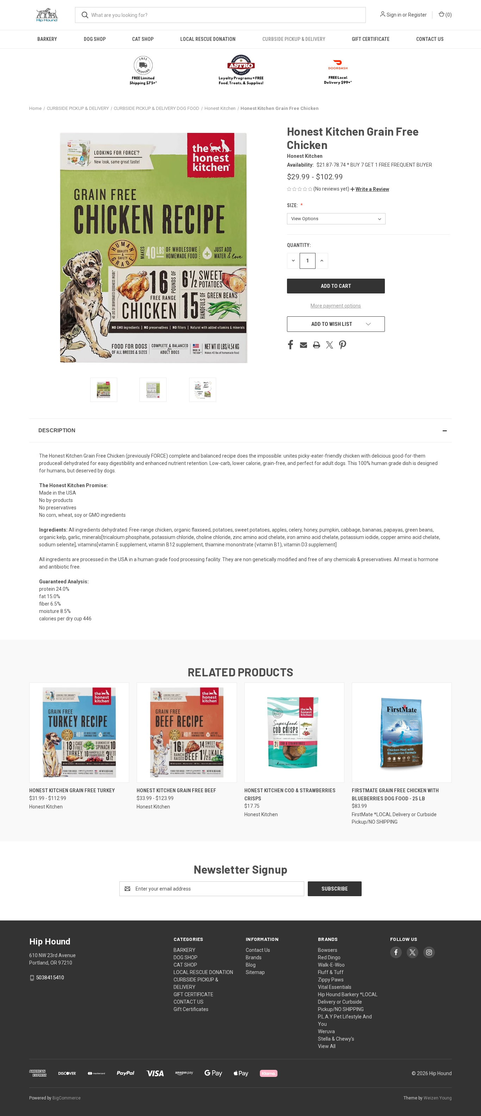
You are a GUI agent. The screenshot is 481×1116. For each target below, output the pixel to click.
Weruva (326, 1031)
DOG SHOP (95, 39)
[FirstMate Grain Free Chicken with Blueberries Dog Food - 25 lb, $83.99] (401, 732)
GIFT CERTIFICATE (370, 39)
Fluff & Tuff (331, 972)
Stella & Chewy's (336, 1039)
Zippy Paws (331, 979)
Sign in (394, 15)
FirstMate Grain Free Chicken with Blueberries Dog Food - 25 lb (395, 794)
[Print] (316, 345)
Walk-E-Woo (331, 965)
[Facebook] (290, 345)
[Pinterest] (342, 345)
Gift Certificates (191, 1009)
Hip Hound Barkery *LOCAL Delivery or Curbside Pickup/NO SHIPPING (347, 1002)
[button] (240, 71)
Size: (293, 205)
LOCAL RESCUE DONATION (208, 39)
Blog (251, 965)
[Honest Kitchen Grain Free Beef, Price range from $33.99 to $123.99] (186, 732)
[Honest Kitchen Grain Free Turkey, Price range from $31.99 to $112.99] (79, 732)
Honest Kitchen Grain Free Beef (176, 790)
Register (417, 15)
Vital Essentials (334, 987)
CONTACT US (430, 39)
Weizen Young (438, 1098)
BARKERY (47, 39)
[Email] (303, 345)
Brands (254, 957)
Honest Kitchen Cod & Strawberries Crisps (290, 794)
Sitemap (255, 972)
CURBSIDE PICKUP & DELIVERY (293, 39)
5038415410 (50, 977)
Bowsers (327, 950)
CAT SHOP (143, 39)
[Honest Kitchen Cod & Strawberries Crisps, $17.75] (294, 732)
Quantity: (299, 245)
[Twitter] (329, 345)
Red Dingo (329, 957)
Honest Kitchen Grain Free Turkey (72, 790)
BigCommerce (66, 1098)
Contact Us (258, 950)
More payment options (336, 306)
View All (327, 1046)
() (448, 15)
